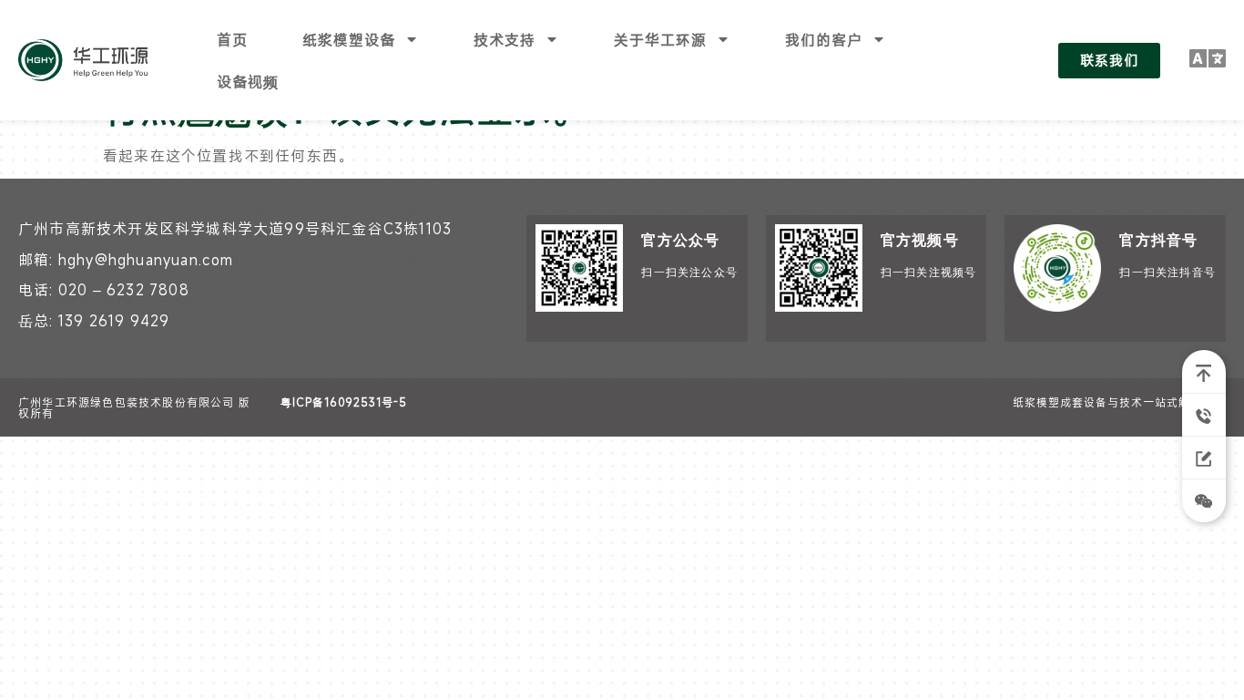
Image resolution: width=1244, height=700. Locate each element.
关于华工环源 (660, 39)
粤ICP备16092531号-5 (343, 402)
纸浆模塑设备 (348, 39)
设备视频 (248, 81)
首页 (232, 39)
